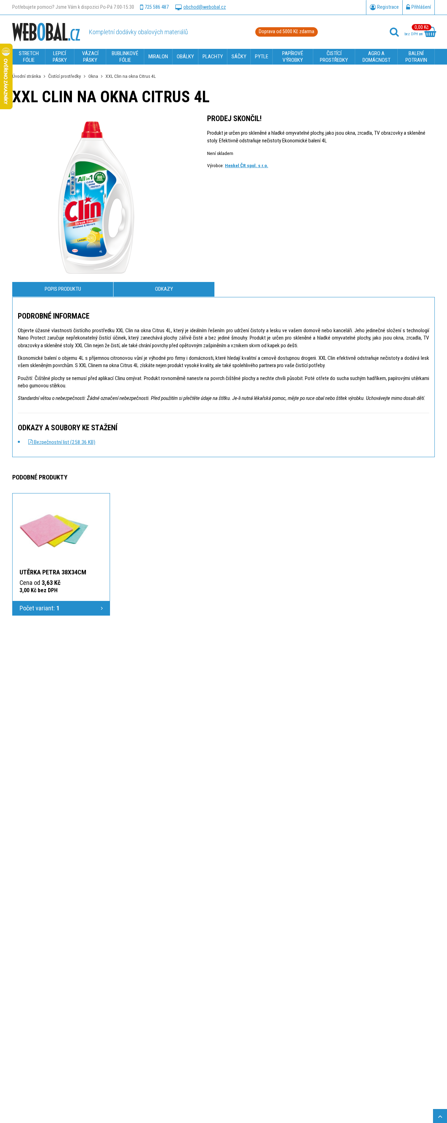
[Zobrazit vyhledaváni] (394, 32)
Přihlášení (421, 7)
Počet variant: (39, 608)
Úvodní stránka (26, 76)
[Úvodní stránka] (46, 32)
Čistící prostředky (64, 76)
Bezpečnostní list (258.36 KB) (64, 442)
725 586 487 (157, 7)
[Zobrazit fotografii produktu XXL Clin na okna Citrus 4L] (96, 198)
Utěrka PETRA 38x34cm (53, 572)
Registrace (388, 7)
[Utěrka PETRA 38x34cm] (54, 530)
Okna (93, 76)
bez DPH (411, 34)
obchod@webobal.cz (204, 7)
